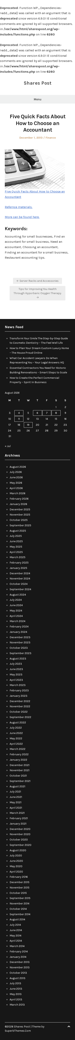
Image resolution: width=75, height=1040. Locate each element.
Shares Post (38, 83)
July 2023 (16, 663)
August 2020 (18, 850)
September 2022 (20, 717)
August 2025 (18, 530)
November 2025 (20, 514)
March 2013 (17, 1004)
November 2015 (19, 887)
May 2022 (16, 738)
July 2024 (16, 600)
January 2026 (18, 504)
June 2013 (16, 988)
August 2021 (17, 786)
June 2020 (16, 861)
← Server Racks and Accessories (37, 281)
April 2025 (16, 552)
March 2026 (17, 493)
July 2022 (16, 727)
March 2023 (18, 685)
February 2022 (19, 754)
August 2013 (17, 978)
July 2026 (16, 472)
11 (19, 419)
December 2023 (20, 637)
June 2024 (16, 605)
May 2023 (16, 674)
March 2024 (17, 621)
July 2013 (15, 983)
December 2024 (20, 573)
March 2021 (17, 813)
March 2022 (17, 749)
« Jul (8, 446)
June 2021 (16, 797)
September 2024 (20, 589)
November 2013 (20, 967)
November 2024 (20, 578)
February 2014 (19, 951)
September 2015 (20, 898)
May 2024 (16, 610)
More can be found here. (22, 217)
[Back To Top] (68, 1026)
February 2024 (19, 626)
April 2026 (16, 488)
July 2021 (15, 791)
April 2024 (16, 616)
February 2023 (19, 690)
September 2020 (20, 845)
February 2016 (19, 877)
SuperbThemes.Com (18, 1030)
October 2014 (18, 909)
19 (28, 425)
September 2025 (20, 525)
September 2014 (20, 914)
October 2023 (19, 648)
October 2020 (19, 839)
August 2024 (18, 594)
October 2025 (19, 520)
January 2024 (18, 632)
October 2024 (19, 584)
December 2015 (19, 882)
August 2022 (18, 722)
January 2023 (18, 696)
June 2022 (16, 733)
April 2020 (16, 871)
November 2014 (19, 903)
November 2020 (20, 834)
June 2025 (16, 541)
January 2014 (18, 957)
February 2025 (19, 562)
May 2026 (16, 482)
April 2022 (16, 744)
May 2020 (16, 866)
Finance (51, 137)
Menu (37, 99)
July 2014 (15, 925)
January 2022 (18, 759)
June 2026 (16, 477)
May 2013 (16, 994)
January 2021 (18, 823)
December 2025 (20, 509)
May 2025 (16, 546)
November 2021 (19, 770)
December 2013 (20, 962)
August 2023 (18, 658)
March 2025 (17, 557)
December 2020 (20, 829)
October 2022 (19, 711)
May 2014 (15, 935)
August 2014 (17, 919)
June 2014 (16, 930)
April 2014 (16, 940)
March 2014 (17, 946)
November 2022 (20, 706)
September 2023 (20, 653)
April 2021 (16, 807)
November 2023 (20, 642)
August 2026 (18, 467)
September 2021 (20, 781)
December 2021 (19, 765)
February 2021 (19, 818)
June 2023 (16, 669)
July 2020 (16, 855)
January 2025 (18, 568)
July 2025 (16, 536)
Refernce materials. (18, 207)
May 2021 (15, 802)
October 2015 (18, 893)
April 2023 (16, 680)
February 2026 (19, 498)
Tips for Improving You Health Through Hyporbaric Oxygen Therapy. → (38, 293)
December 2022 (20, 701)
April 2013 (16, 999)
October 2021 (18, 775)
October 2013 (18, 972)
